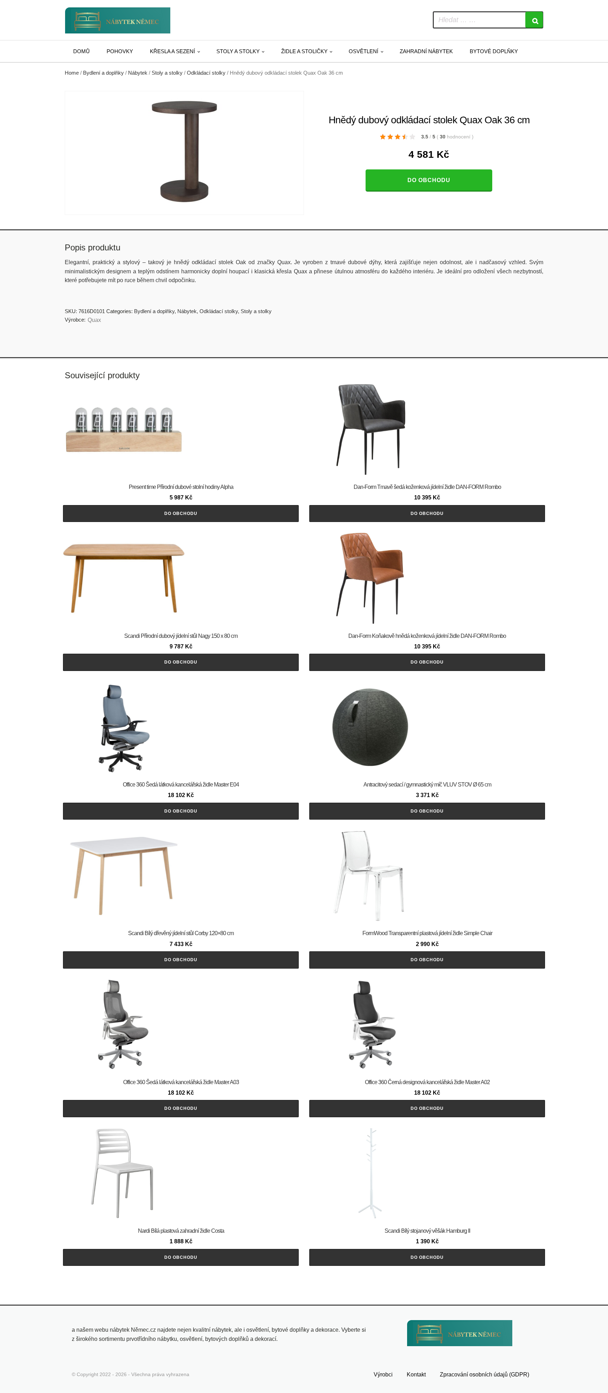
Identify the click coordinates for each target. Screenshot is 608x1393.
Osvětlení (363, 51)
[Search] (534, 20)
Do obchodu (428, 180)
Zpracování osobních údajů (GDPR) (484, 1375)
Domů (81, 51)
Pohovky (120, 51)
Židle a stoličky (304, 51)
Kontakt (416, 1375)
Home (72, 73)
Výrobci (383, 1375)
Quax (94, 320)
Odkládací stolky (206, 73)
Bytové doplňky (494, 51)
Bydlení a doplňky (103, 73)
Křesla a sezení (172, 51)
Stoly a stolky (238, 51)
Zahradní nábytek (426, 51)
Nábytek (137, 73)
